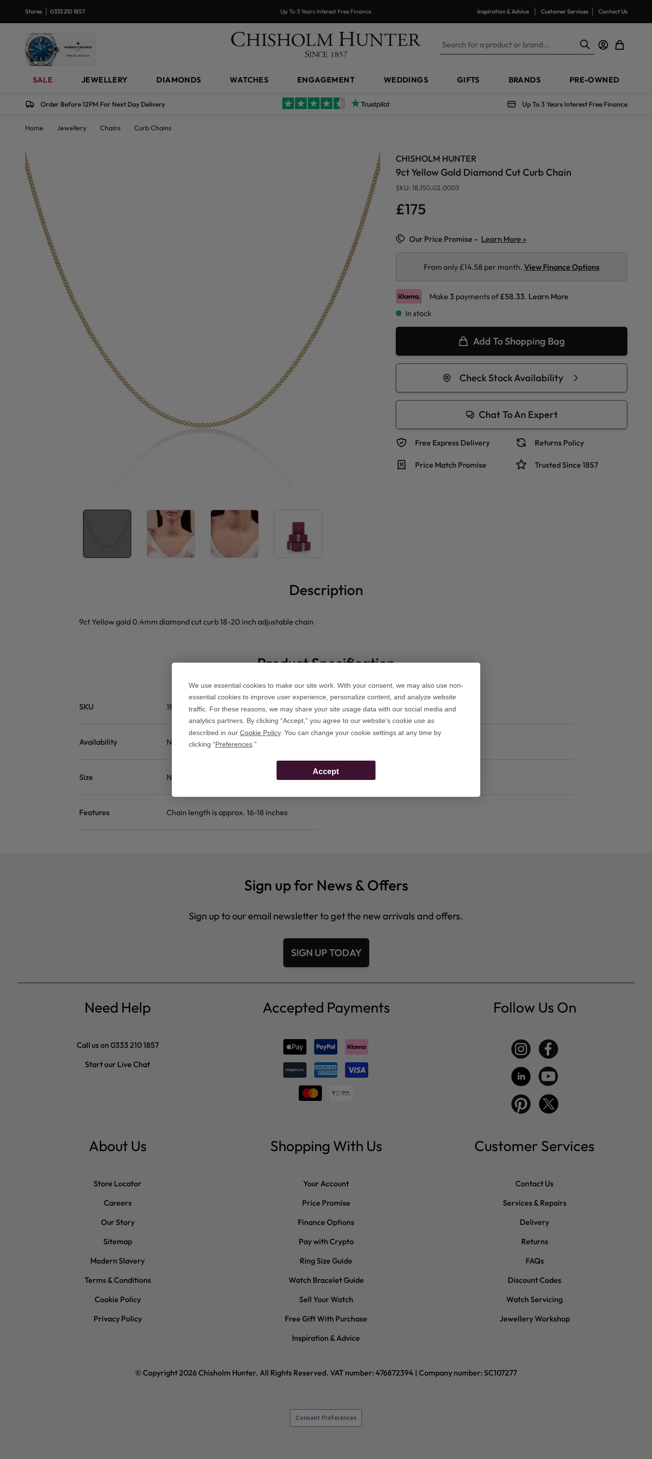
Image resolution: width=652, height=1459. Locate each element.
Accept (326, 771)
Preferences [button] (233, 744)
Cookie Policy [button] (260, 732)
